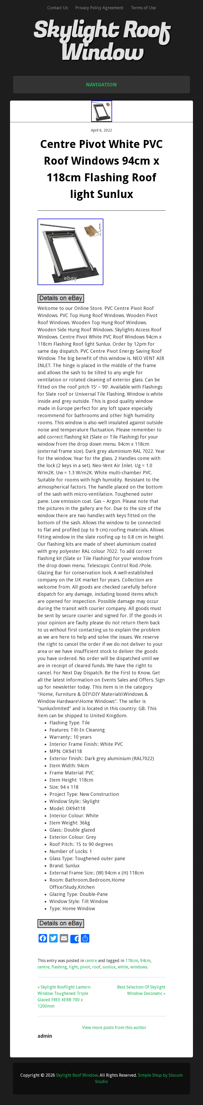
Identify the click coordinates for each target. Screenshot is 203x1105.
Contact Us (57, 7)
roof (96, 966)
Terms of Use (143, 7)
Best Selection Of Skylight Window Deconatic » (141, 990)
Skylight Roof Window (101, 41)
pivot (85, 966)
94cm (145, 960)
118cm (131, 960)
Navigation (101, 84)
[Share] (74, 939)
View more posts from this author (114, 1027)
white (123, 966)
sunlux (109, 966)
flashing (59, 966)
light (73, 966)
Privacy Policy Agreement (99, 7)
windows (138, 966)
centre (91, 960)
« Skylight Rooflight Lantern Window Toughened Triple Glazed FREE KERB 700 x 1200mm (64, 997)
